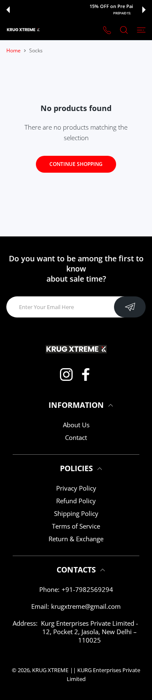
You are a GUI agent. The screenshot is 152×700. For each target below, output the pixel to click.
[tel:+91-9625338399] (107, 30)
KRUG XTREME (50, 670)
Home (13, 50)
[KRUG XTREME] (23, 29)
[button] (8, 9)
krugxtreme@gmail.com (86, 606)
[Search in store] (124, 29)
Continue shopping (76, 164)
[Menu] (141, 29)
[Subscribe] (130, 306)
